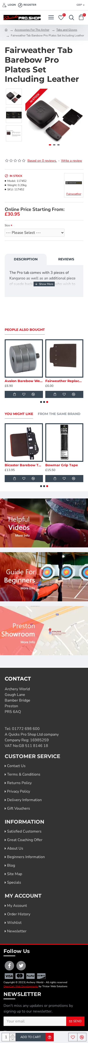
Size (7, 225)
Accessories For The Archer (32, 30)
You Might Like (19, 414)
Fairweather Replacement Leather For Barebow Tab (64, 381)
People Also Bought (25, 330)
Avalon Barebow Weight (24, 381)
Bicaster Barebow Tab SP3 (24, 465)
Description (26, 259)
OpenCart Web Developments (21, 986)
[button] (30, 118)
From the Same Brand (59, 414)
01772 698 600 (26, 728)
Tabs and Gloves (66, 30)
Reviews (66, 259)
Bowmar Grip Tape (61, 465)
